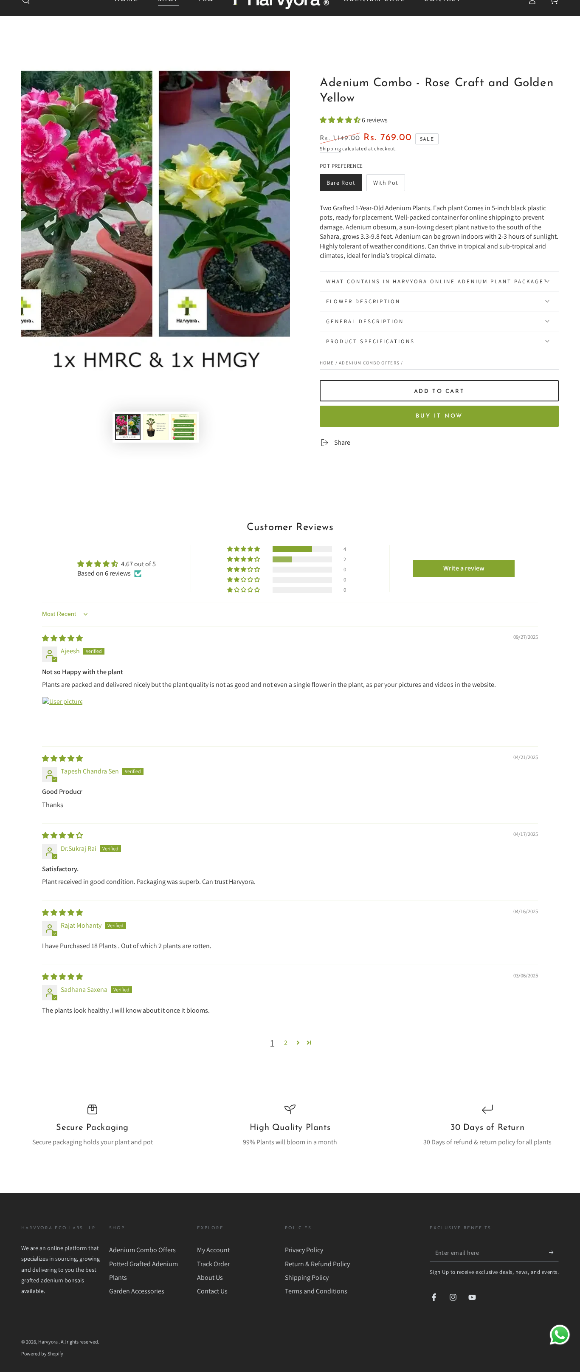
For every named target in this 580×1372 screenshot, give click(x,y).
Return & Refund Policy (317, 1263)
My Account (213, 1249)
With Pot (389, 185)
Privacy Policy (304, 1249)
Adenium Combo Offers (369, 363)
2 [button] (285, 1042)
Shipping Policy (307, 1277)
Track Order (213, 1263)
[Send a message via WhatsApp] (560, 1335)
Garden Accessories (136, 1291)
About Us (210, 1277)
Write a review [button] (463, 568)
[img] (62, 638)
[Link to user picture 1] (62, 717)
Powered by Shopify (42, 1353)
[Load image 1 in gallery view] (128, 427)
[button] (341, 120)
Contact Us (212, 1291)
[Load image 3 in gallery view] (184, 427)
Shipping (330, 148)
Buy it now (439, 416)
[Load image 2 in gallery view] (156, 427)
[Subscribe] (554, 1252)
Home (327, 363)
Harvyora (48, 1341)
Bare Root (343, 185)
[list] (290, 1125)
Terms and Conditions (316, 1291)
